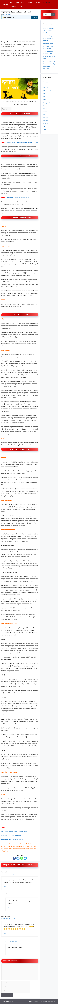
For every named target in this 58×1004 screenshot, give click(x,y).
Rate (44, 114)
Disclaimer (44, 1001)
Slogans (30, 2)
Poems (45, 108)
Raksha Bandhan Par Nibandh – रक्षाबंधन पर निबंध (14, 831)
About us (31, 1001)
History (45, 100)
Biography (46, 82)
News (11, 2)
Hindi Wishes (47, 97)
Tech (20, 6)
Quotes (23, 2)
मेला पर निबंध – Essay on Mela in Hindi (11, 835)
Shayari (45, 120)
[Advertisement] (19, 31)
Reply (5, 886)
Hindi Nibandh (46, 2)
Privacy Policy (51, 1001)
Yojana (17, 2)
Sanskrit (45, 117)
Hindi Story (37, 2)
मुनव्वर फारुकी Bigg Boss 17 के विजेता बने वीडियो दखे (48, 38)
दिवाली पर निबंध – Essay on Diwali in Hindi (18, 197)
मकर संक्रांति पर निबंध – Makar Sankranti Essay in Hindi (48, 46)
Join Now (34, 17)
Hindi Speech (47, 91)
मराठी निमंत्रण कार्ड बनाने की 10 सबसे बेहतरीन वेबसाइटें (49, 31)
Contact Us (37, 1001)
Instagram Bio (13, 6)
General (45, 85)
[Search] (53, 14)
